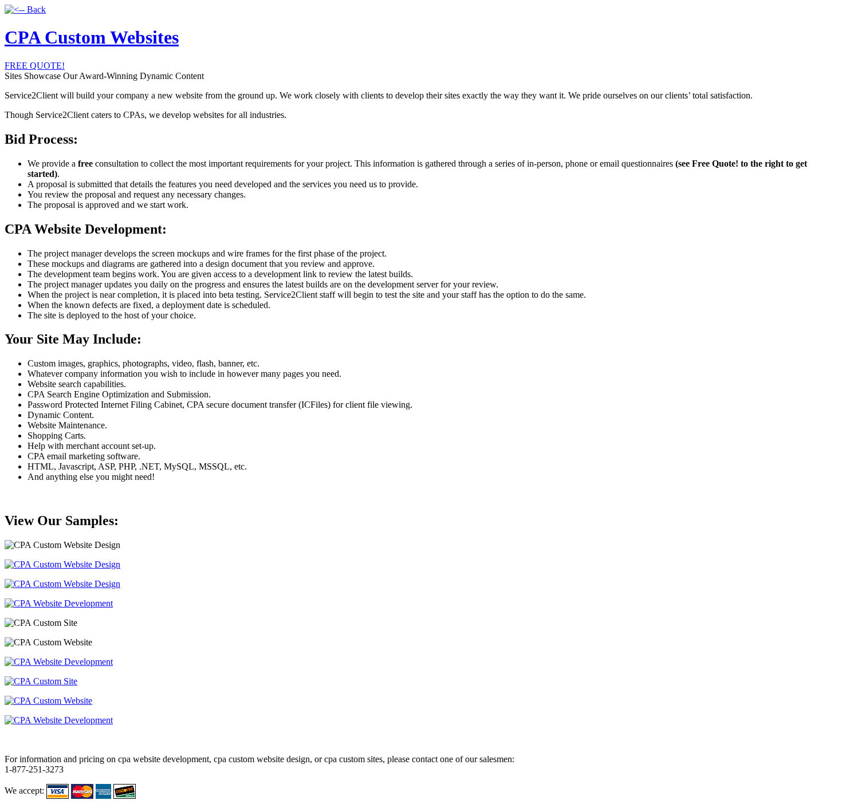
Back (35, 9)
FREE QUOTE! (35, 65)
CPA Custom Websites (92, 37)
